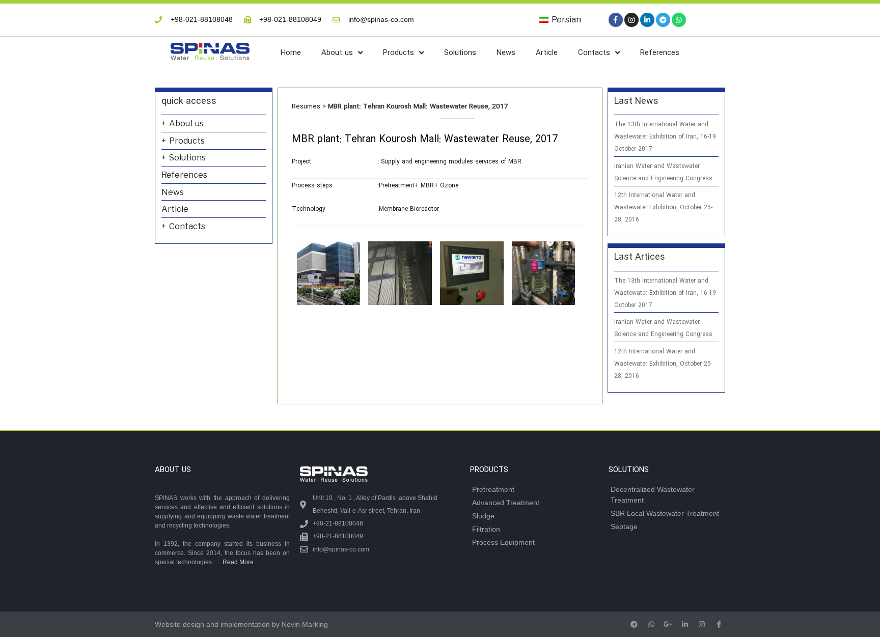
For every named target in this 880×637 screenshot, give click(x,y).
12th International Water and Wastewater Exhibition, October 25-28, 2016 (663, 207)
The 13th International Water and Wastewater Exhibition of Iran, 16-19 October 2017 (665, 137)
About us (337, 53)
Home (291, 53)
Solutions (460, 53)
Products (398, 53)
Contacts (594, 53)
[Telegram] (663, 20)
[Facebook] (616, 20)
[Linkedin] (647, 20)
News (506, 53)
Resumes (306, 106)
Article (547, 53)
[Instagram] (631, 20)
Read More (238, 562)
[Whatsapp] (679, 20)
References (659, 53)
